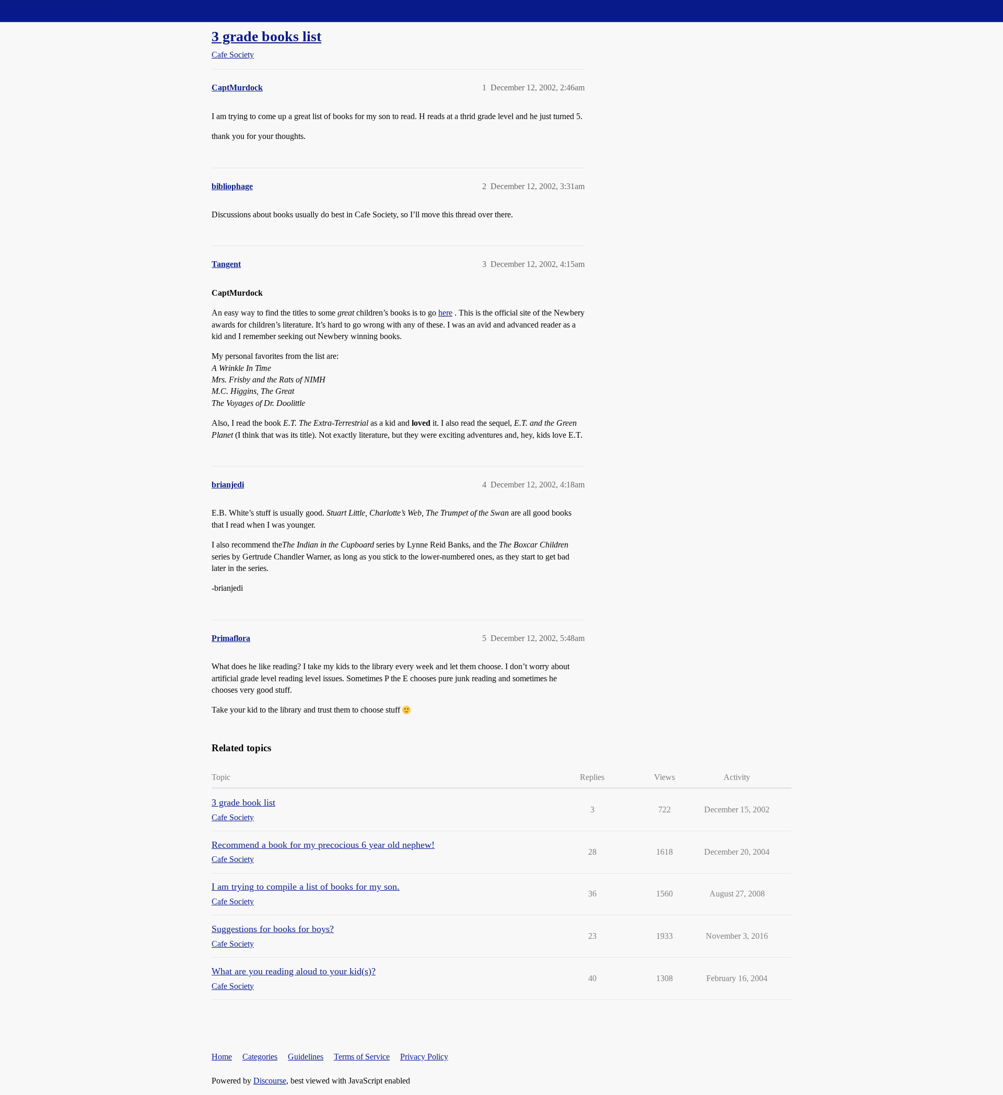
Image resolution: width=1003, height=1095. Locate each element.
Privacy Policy (424, 1056)
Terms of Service (362, 1056)
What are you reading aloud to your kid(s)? (294, 971)
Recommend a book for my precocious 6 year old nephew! (323, 845)
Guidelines (305, 1056)
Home (222, 1056)
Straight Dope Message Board (54, 10)
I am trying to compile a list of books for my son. (306, 886)
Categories (259, 1056)
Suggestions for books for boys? (273, 929)
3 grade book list (243, 802)
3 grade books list (266, 36)
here (445, 312)
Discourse (269, 1080)
